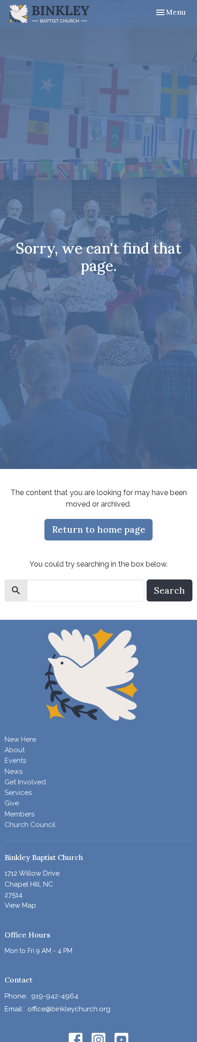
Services (18, 792)
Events (15, 760)
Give (12, 803)
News (13, 771)
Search (169, 590)
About (15, 750)
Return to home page (98, 529)
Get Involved (25, 782)
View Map (20, 905)
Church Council (30, 825)
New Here (20, 739)
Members (19, 814)
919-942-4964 (54, 996)
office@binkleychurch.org (68, 1009)
